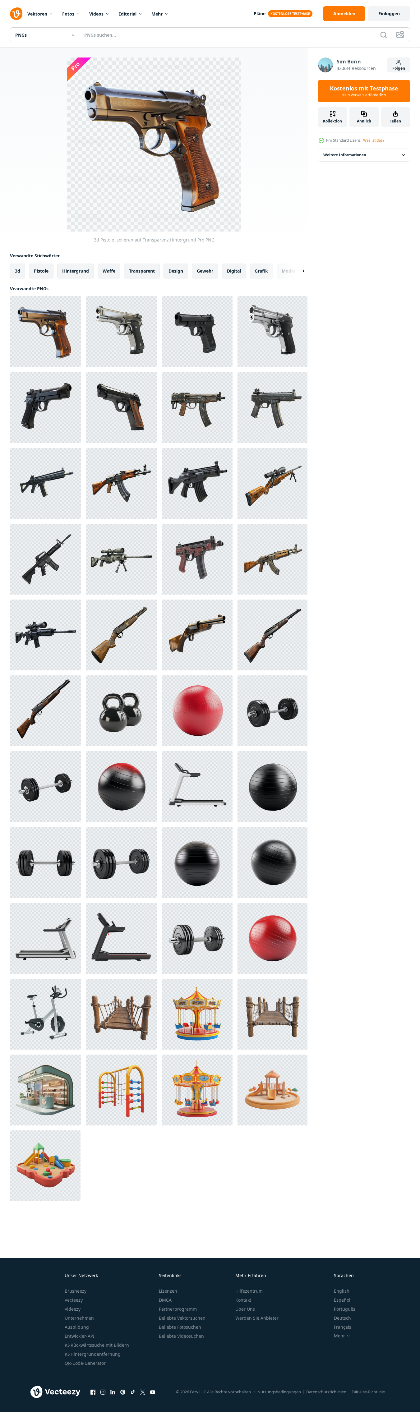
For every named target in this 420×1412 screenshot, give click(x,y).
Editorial (127, 14)
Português (344, 1309)
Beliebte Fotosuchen (180, 1327)
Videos (96, 14)
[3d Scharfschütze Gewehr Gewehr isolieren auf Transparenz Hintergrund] (272, 483)
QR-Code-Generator (85, 1363)
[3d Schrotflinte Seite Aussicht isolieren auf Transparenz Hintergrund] (197, 635)
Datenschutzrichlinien (326, 1392)
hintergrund (75, 271)
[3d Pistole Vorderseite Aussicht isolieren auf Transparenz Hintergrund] (121, 331)
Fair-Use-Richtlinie (368, 1392)
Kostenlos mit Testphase (364, 91)
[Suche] (383, 35)
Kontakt (243, 1300)
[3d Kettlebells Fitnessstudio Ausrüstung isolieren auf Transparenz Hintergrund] (121, 710)
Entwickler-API (80, 1336)
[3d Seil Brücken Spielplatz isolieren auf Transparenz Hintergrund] (121, 1014)
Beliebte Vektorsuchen (182, 1318)
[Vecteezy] (16, 13)
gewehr (205, 271)
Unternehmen (79, 1318)
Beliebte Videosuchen (181, 1336)
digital (234, 271)
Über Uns (245, 1309)
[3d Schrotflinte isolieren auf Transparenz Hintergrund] (121, 635)
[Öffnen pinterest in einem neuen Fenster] (122, 1391)
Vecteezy (74, 1300)
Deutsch (342, 1318)
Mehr (157, 14)
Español (342, 1300)
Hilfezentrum (249, 1291)
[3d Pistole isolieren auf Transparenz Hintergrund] (45, 331)
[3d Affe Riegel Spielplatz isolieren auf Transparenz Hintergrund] (121, 1090)
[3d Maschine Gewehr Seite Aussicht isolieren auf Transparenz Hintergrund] (197, 407)
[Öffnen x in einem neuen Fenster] (142, 1391)
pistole (41, 271)
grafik (261, 271)
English (341, 1291)
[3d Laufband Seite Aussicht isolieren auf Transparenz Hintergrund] (197, 786)
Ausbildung (77, 1327)
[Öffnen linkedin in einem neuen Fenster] (112, 1391)
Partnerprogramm (178, 1309)
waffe (109, 271)
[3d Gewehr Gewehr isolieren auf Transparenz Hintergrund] (121, 483)
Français (342, 1327)
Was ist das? (373, 140)
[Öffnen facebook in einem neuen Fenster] (92, 1391)
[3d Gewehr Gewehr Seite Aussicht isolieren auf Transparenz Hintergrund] (45, 483)
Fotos (68, 14)
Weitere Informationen (344, 155)
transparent (142, 271)
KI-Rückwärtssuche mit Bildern (97, 1345)
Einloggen (389, 13)
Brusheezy (75, 1291)
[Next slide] (298, 271)
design (175, 271)
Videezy (73, 1309)
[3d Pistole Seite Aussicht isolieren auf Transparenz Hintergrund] (197, 331)
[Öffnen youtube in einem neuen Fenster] (152, 1391)
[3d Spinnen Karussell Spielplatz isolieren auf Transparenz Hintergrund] (197, 1014)
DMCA (165, 1300)
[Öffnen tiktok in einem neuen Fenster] (132, 1391)
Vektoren (37, 14)
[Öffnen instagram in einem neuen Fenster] (102, 1391)
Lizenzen (168, 1291)
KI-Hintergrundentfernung (93, 1354)
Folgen (398, 68)
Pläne (259, 13)
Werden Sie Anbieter (257, 1318)
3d (17, 271)
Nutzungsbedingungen (279, 1392)
